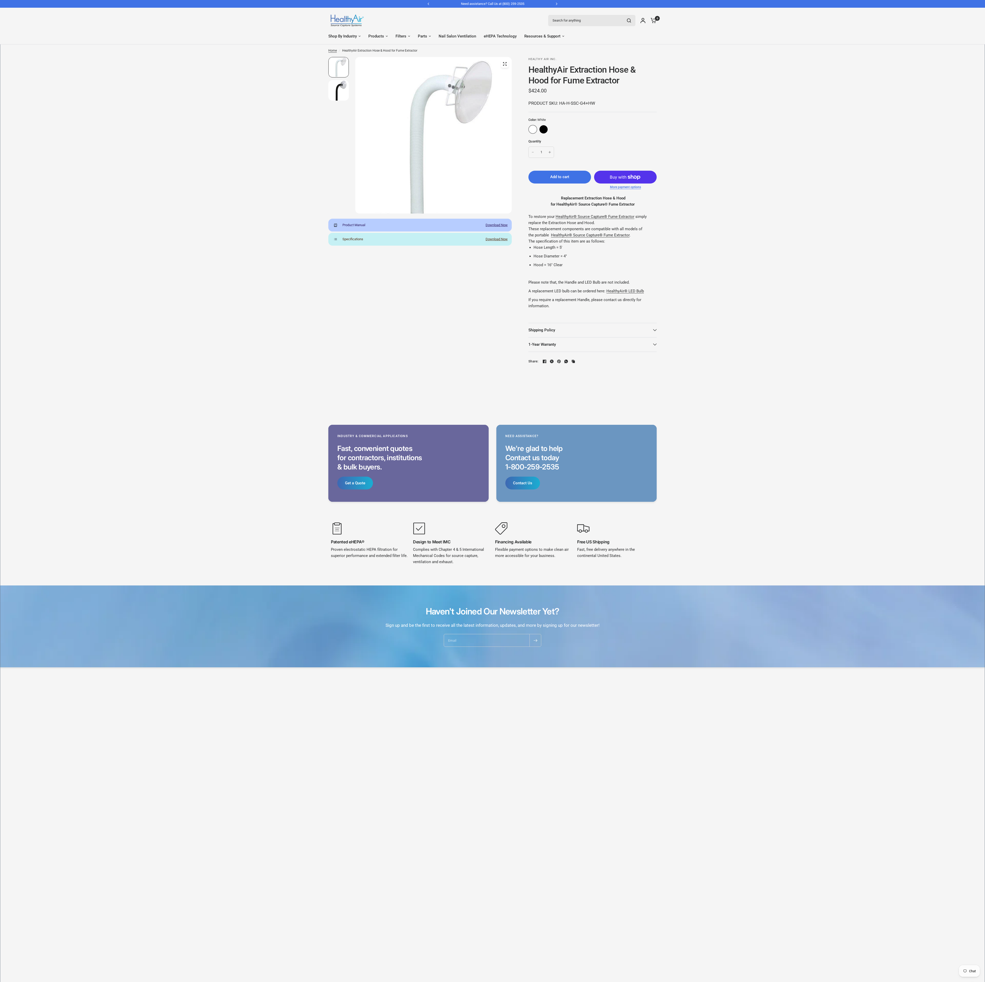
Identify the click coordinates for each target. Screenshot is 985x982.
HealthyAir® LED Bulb (625, 291)
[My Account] (643, 20)
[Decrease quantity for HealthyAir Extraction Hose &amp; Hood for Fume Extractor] (533, 152)
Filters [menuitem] (401, 36)
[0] (652, 20)
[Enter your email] (535, 640)
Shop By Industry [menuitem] (342, 36)
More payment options (625, 187)
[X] (552, 361)
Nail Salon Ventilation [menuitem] (457, 36)
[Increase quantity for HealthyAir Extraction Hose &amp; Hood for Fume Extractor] (550, 152)
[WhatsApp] (566, 361)
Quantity (534, 141)
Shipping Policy (541, 330)
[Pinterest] (559, 361)
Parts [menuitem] (422, 36)
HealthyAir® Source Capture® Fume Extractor (595, 216)
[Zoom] (505, 64)
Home (332, 50)
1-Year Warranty (542, 344)
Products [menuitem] (376, 36)
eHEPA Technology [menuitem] (500, 36)
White (533, 129)
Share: (533, 361)
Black (543, 129)
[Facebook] (544, 361)
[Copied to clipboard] (573, 361)
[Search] (629, 20)
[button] (355, 483)
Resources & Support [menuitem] (542, 36)
